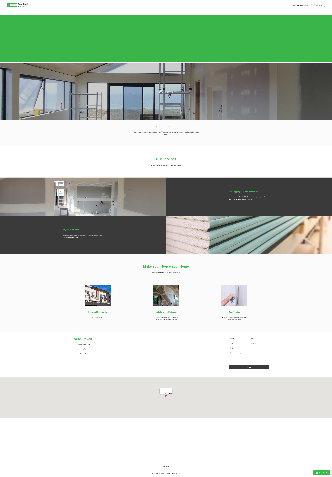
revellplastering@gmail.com (300, 5)
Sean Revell (23, 4)
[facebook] (311, 5)
